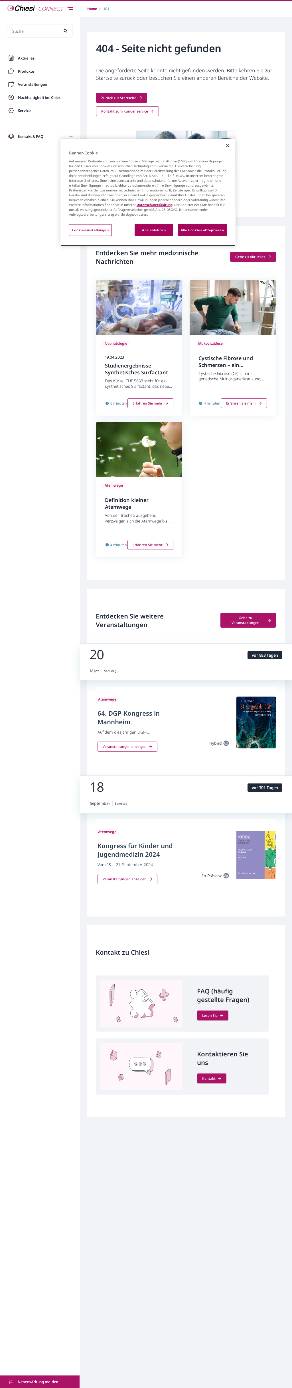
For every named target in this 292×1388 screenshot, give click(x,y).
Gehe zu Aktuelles (250, 256)
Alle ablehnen (154, 230)
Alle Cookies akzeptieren (202, 230)
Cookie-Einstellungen (90, 230)
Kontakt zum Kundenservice (124, 111)
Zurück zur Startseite (118, 97)
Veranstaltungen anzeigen (125, 746)
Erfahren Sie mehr (148, 403)
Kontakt (209, 1078)
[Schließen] (227, 145)
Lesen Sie (210, 1015)
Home (92, 8)
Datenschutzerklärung (155, 205)
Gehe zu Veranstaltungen (245, 620)
